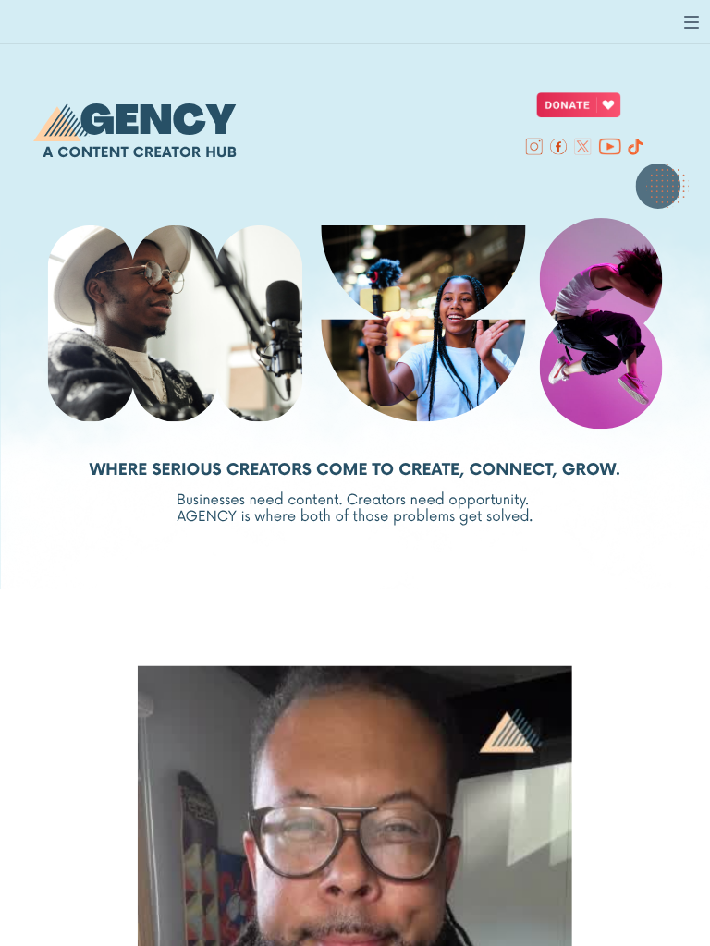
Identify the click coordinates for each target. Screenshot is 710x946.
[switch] (691, 22)
